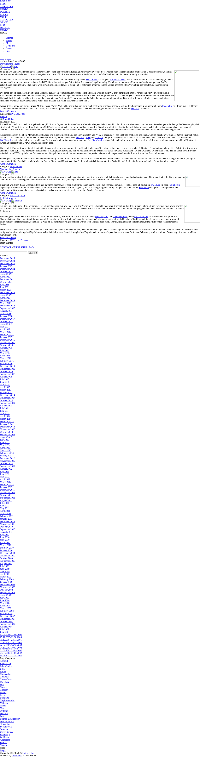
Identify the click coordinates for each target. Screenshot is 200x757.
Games (9, 48)
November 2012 (7, 461)
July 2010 (4, 534)
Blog (2, 669)
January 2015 (6, 392)
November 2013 (7, 429)
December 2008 (7, 584)
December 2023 (7, 263)
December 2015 (7, 366)
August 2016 (6, 347)
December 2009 (7, 553)
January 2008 (6, 613)
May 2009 (5, 571)
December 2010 (7, 521)
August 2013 (6, 437)
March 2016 (5, 358)
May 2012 (5, 476)
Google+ (4, 690)
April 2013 (5, 447)
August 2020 (6, 295)
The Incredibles (120, 216)
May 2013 (5, 445)
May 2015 (5, 384)
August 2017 (6, 324)
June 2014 (5, 411)
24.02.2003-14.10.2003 (11, 645)
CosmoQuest (6, 679)
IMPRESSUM (20, 247)
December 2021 (7, 279)
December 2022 (7, 269)
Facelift (3, 116)
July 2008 (4, 597)
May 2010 (5, 540)
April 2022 (5, 276)
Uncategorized (6, 732)
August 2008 (6, 595)
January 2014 (6, 424)
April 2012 (5, 479)
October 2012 (6, 463)
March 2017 (5, 332)
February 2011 (6, 516)
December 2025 (7, 258)
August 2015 (6, 376)
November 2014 (7, 397)
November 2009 (7, 555)
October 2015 (6, 371)
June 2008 (5, 600)
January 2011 (6, 519)
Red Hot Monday (8, 198)
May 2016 (5, 353)
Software (4, 729)
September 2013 (7, 434)
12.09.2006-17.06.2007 (11, 634)
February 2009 (7, 579)
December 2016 (7, 340)
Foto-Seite (144, 187)
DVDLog (135, 108)
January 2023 (6, 266)
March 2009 (5, 576)
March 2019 (5, 303)
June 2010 (5, 537)
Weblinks (4, 737)
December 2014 (7, 395)
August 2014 (6, 405)
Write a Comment (8, 111)
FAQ (31, 247)
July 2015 (4, 379)
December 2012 (7, 458)
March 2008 (5, 608)
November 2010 (7, 524)
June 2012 (5, 474)
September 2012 (7, 466)
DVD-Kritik (92, 79)
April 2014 (5, 416)
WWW (3, 742)
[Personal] (16, 200)
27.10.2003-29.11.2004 (11, 642)
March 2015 (5, 390)
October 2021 (6, 282)
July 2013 (4, 440)
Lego (2, 695)
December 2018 (7, 305)
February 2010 (7, 547)
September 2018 (7, 308)
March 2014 (5, 419)
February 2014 (7, 421)
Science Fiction (7, 721)
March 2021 (5, 290)
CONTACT (5, 247)
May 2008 (5, 603)
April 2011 (5, 511)
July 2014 (4, 408)
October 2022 (6, 271)
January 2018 (6, 316)
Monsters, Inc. (101, 216)
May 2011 (4, 508)
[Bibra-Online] (7, 119)
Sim (8, 51)
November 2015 (7, 369)
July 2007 (4, 629)
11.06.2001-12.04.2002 (11, 655)
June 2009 (5, 569)
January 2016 (6, 363)
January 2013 (6, 455)
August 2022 (6, 274)
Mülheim (4, 703)
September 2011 (7, 497)
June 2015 (5, 382)
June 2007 (5, 632)
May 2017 (5, 326)
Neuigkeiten (174, 185)
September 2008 (7, 592)
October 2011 (6, 495)
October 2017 (6, 321)
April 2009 (5, 574)
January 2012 (6, 487)
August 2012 (6, 469)
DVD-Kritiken (141, 216)
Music (9, 43)
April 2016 (5, 355)
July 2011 (4, 503)
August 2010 (6, 532)
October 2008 (6, 590)
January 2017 (6, 337)
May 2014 (5, 413)
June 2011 (4, 505)
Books (9, 40)
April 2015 (5, 387)
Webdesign (5, 734)
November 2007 (7, 619)
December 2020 (7, 292)
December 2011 (7, 490)
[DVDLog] (5, 66)
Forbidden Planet (117, 79)
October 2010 (6, 526)
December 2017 (7, 319)
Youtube (4, 745)
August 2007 (6, 626)
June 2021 (5, 287)
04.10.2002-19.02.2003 (11, 647)
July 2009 (4, 566)
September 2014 (7, 403)
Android (4, 661)
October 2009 (6, 558)
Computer (10, 45)
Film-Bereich (98, 140)
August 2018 (6, 311)
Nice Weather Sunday (10, 169)
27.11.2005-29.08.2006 (11, 637)
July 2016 (4, 350)
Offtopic (4, 711)
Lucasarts (4, 697)
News (2, 708)
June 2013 (5, 442)
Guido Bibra (28, 753)
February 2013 (7, 453)
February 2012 (7, 484)
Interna (3, 692)
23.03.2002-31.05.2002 (11, 653)
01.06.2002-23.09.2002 (11, 650)
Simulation (5, 724)
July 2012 (4, 471)
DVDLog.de (6, 140)
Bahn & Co (5, 663)
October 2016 (6, 345)
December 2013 (7, 426)
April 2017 (5, 329)
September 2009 (7, 561)
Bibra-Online (16, 166)
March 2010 (5, 545)
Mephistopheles (7, 700)
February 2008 (7, 611)
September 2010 (7, 529)
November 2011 (7, 492)
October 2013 (6, 432)
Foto (22, 114)
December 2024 (7, 261)
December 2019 (7, 300)
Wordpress (5, 740)
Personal (24, 240)
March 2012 (5, 482)
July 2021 (4, 284)
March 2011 (5, 513)
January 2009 (6, 582)
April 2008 (5, 605)
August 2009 (6, 563)
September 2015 (7, 374)
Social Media (6, 726)
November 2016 (7, 342)
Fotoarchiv (167, 106)
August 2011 (6, 500)
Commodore (6, 674)
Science (9, 38)
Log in (3, 750)
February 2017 (7, 334)
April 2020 (5, 297)
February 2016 (7, 361)
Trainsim (99, 137)
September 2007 (7, 624)
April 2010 (5, 542)
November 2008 (7, 587)
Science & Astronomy (10, 719)
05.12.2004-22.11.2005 (11, 640)
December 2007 (7, 616)
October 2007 (6, 621)
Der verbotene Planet (9, 64)
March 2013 (5, 450)
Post (2, 716)
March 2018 (5, 313)
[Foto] (14, 66)
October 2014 (6, 400)
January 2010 (6, 550)
